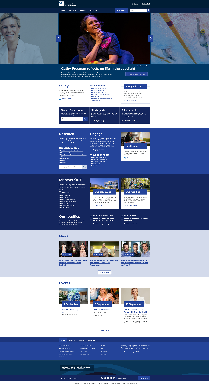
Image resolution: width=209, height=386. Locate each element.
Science (63, 163)
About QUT (66, 192)
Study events (65, 207)
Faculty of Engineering (101, 224)
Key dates (103, 355)
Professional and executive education (66, 355)
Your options (131, 100)
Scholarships (104, 351)
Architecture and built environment (72, 151)
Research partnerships (99, 158)
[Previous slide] (58, 38)
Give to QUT (96, 164)
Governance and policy (68, 201)
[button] (137, 65)
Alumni (94, 166)
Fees (102, 348)
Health (63, 161)
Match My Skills (130, 121)
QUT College (83, 351)
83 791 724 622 (116, 383)
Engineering (65, 159)
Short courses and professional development (102, 99)
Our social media (122, 378)
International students (99, 92)
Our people (64, 197)
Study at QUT (67, 99)
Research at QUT (68, 143)
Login (136, 4)
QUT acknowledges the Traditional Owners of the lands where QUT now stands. (77, 368)
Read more (130, 158)
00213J (106, 383)
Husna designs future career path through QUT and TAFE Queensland (104, 262)
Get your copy (99, 121)
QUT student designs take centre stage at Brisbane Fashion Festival (73, 262)
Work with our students (99, 160)
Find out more (132, 205)
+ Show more (104, 272)
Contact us (64, 203)
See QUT (99, 205)
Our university (65, 195)
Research (72, 340)
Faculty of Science (130, 224)
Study (63, 340)
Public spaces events (67, 205)
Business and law (66, 153)
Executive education (98, 162)
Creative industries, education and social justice (74, 156)
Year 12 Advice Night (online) (70, 310)
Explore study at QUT (131, 352)
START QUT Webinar (101, 309)
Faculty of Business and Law (103, 215)
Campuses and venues (68, 199)
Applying (103, 345)
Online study (96, 97)
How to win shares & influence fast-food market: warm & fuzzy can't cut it (134, 262)
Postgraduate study (98, 90)
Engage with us (98, 150)
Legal (69, 378)
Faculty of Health (130, 215)
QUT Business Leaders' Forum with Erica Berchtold (135, 310)
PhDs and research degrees (101, 94)
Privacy (76, 378)
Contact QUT (144, 378)
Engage (81, 340)
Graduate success (84, 355)
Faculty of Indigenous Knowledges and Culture (136, 220)
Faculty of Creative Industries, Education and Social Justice (103, 220)
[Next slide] (150, 38)
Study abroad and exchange (87, 348)
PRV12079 (83, 383)
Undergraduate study (99, 88)
